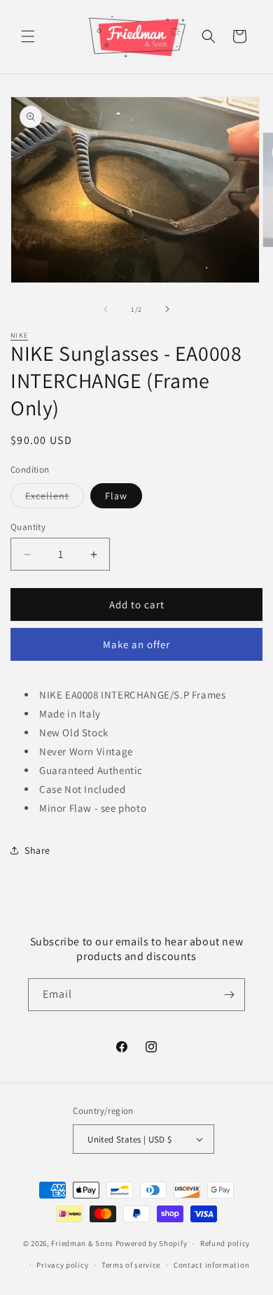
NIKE (19, 335)
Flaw (116, 495)
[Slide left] (105, 309)
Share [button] (37, 850)
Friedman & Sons (82, 1243)
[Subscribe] (229, 994)
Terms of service (131, 1265)
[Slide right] (167, 309)
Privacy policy (62, 1265)
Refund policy (225, 1243)
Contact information (211, 1265)
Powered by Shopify (151, 1243)
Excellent (54, 498)
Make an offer (136, 644)
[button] (28, 36)
